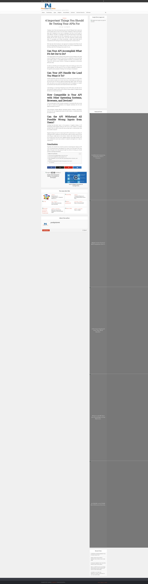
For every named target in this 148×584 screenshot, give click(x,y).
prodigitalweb (67, 26)
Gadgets (59, 12)
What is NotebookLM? (79, 203)
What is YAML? (77, 210)
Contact (49, 1)
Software (88, 12)
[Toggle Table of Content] (79, 154)
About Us (45, 1)
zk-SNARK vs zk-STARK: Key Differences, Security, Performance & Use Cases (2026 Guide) (98, 573)
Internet (73, 12)
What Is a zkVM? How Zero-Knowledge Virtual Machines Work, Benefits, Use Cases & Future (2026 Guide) (98, 568)
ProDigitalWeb (53, 582)
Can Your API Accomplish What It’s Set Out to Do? (58, 155)
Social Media (66, 12)
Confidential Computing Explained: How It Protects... (98, 156)
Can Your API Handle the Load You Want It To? (58, 156)
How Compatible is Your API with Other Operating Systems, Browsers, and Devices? (63, 159)
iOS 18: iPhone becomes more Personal (56, 203)
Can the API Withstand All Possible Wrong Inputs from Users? (60, 161)
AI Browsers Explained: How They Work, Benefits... (98, 330)
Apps (55, 12)
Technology (49, 12)
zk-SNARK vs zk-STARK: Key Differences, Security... (98, 504)
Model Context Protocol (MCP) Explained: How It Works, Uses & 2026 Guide (98, 559)
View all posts (46, 230)
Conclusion (52, 162)
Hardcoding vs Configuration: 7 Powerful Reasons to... (57, 197)
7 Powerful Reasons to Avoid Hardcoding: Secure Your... (79, 197)
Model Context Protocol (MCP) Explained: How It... (98, 243)
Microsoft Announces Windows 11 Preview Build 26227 (57, 211)
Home (42, 1)
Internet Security (80, 12)
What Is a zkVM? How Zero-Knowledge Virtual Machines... (98, 417)
